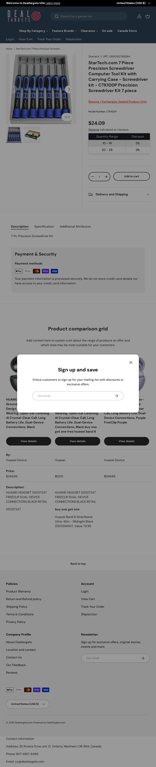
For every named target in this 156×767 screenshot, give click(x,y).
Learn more (53, 3)
